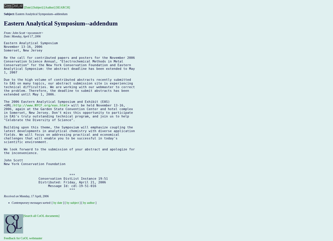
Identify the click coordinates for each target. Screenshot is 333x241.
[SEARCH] (63, 7)
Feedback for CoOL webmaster (23, 238)
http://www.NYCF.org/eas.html (40, 105)
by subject (72, 202)
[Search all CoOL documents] (41, 215)
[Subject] (37, 7)
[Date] (28, 7)
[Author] (49, 7)
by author (89, 202)
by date (57, 202)
